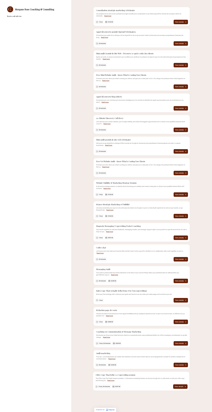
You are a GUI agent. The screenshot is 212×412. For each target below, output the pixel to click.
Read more (107, 16)
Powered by (100, 409)
